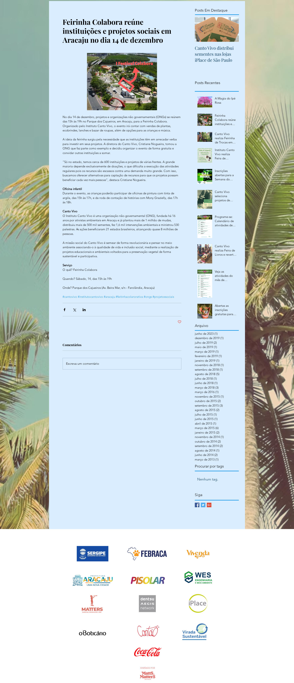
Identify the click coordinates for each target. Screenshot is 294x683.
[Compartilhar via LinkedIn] (84, 310)
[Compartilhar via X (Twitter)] (74, 310)
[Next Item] (232, 29)
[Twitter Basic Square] (203, 505)
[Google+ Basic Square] (209, 505)
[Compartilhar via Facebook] (64, 310)
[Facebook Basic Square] (197, 505)
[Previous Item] (201, 29)
